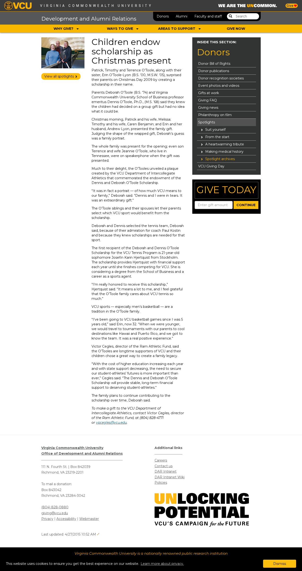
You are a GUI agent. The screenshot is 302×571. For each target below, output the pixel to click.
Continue (246, 205)
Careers (161, 460)
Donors (163, 16)
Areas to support (177, 28)
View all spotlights (59, 76)
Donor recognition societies (221, 78)
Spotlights (206, 122)
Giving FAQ (207, 100)
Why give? (64, 28)
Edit (98, 534)
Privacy (47, 519)
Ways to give (120, 28)
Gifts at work (208, 93)
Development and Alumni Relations (88, 18)
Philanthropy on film (215, 115)
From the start (217, 137)
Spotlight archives (220, 159)
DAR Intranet (165, 471)
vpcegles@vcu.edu (111, 422)
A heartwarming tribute (224, 144)
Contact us (163, 466)
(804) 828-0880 (54, 507)
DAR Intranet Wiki (170, 477)
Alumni (181, 16)
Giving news (208, 107)
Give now (236, 28)
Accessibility (66, 519)
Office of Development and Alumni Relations (82, 453)
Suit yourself (215, 129)
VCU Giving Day (211, 166)
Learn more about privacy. (162, 564)
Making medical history (224, 151)
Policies (161, 482)
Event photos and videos (218, 85)
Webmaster (89, 519)
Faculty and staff (208, 16)
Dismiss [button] (279, 564)
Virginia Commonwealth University (96, 6)
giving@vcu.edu (54, 513)
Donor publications (213, 71)
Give (290, 6)
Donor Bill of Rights (214, 63)
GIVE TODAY (226, 190)
